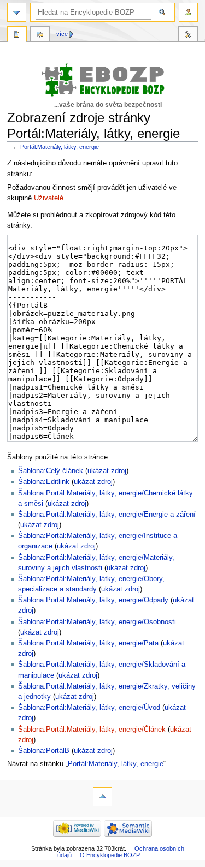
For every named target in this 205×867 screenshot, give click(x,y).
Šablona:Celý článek (50, 471)
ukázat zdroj (106, 471)
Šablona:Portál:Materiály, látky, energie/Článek (92, 729)
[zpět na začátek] (102, 796)
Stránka (17, 35)
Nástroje (188, 35)
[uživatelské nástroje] (188, 12)
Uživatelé (48, 198)
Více (62, 34)
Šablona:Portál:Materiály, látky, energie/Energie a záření (107, 514)
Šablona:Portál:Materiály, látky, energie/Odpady (93, 600)
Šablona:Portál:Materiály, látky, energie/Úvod (89, 707)
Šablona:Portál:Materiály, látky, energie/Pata (88, 643)
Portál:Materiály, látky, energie (59, 146)
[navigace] (16, 12)
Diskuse (40, 35)
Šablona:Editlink (43, 482)
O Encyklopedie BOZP (110, 855)
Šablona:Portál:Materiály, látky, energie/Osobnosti (97, 622)
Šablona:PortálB (43, 751)
